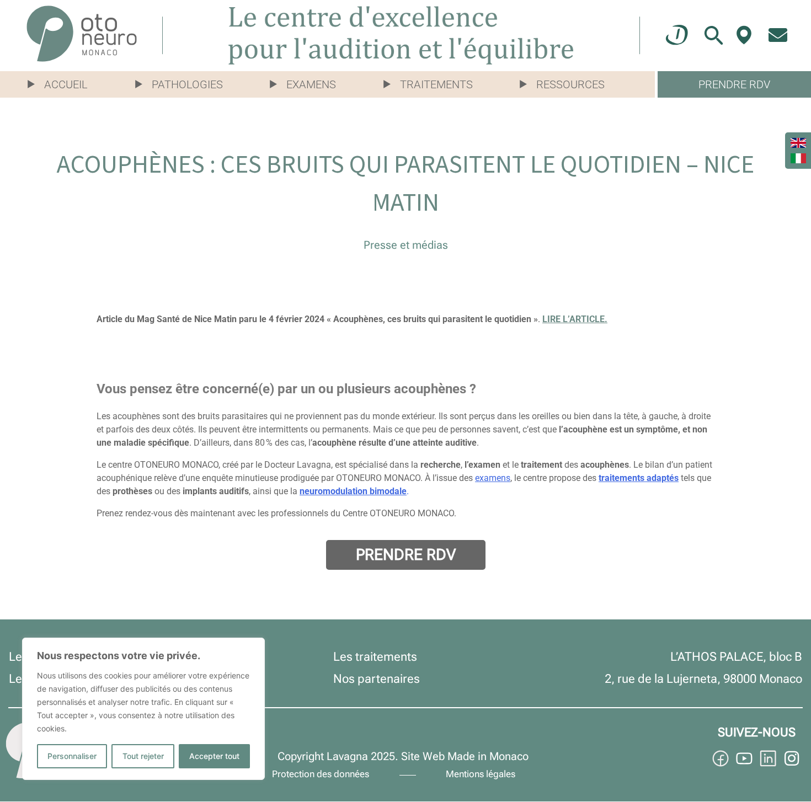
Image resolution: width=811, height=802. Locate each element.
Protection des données (320, 773)
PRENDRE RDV (734, 84)
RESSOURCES (570, 84)
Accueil (66, 84)
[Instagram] (791, 758)
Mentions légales (480, 773)
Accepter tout (214, 756)
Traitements (436, 84)
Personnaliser (72, 756)
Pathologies (187, 84)
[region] (143, 709)
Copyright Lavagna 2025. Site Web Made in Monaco (403, 756)
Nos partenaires (376, 679)
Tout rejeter (143, 756)
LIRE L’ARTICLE (573, 319)
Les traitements (375, 657)
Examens (311, 84)
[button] (63, 84)
